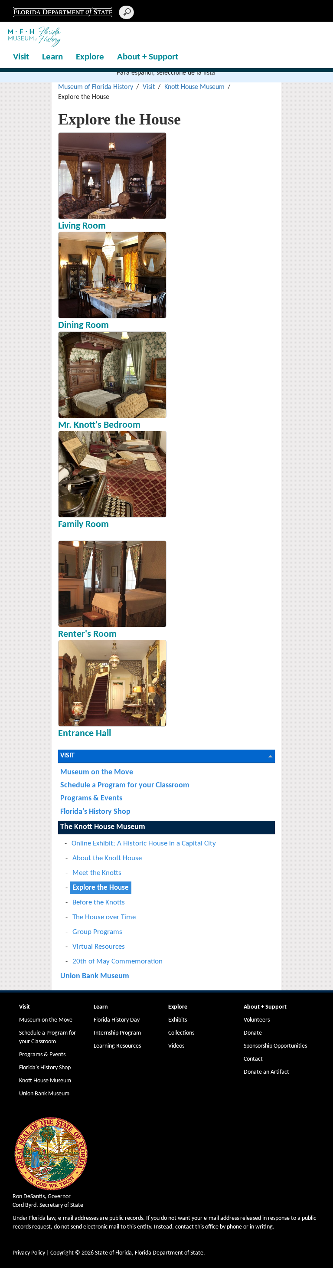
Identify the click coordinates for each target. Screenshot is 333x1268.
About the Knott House (107, 858)
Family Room (83, 525)
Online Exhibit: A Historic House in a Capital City (144, 843)
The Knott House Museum (102, 827)
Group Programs (97, 932)
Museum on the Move (96, 772)
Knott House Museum (194, 87)
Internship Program (117, 1033)
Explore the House (100, 887)
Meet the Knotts (96, 873)
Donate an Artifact (266, 1072)
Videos (176, 1046)
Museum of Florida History (95, 87)
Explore (90, 57)
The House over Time (104, 917)
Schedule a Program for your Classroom (124, 785)
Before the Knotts (98, 902)
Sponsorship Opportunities (275, 1046)
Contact (253, 1059)
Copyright (62, 1253)
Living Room (82, 226)
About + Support (147, 57)
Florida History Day (117, 1020)
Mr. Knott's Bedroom (99, 425)
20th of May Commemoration (117, 961)
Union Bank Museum (94, 976)
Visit (21, 57)
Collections (181, 1033)
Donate (253, 1033)
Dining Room (83, 326)
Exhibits (177, 1020)
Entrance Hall (84, 734)
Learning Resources (117, 1046)
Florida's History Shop (95, 812)
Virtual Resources (98, 946)
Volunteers (257, 1020)
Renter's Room (87, 634)
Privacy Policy (29, 1253)
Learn (52, 57)
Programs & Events (91, 798)
